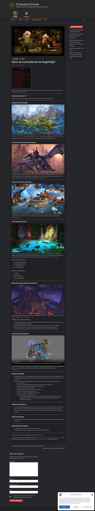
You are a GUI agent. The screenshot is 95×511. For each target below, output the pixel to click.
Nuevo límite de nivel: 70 (17, 71)
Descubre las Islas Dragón (18, 72)
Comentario (12, 461)
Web (11, 490)
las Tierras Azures (37, 136)
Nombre (12, 479)
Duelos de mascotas (17, 85)
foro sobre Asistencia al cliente (55, 437)
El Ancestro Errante (27, 4)
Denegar (76, 507)
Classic (27, 19)
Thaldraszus (56, 136)
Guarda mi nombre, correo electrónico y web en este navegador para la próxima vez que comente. (24, 496)
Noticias (13, 19)
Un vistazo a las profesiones (18, 80)
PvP (46, 19)
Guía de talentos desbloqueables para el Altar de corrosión (76, 30)
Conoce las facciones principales (19, 75)
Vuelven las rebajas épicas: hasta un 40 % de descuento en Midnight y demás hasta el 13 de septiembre (76, 43)
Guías (20, 19)
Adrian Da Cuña (15, 65)
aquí (42, 435)
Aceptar (64, 507)
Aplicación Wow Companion (19, 86)
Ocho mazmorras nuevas (18, 77)
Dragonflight (15, 58)
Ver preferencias (87, 507)
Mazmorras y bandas (17, 82)
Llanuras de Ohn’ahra (19, 136)
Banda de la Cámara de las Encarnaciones (21, 79)
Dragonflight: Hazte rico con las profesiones (53, 448)
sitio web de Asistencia (42, 437)
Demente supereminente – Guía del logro (76, 49)
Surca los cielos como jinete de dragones (21, 74)
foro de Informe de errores (43, 439)
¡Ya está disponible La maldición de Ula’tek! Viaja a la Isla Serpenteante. (76, 36)
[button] (92, 494)
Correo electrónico (14, 484)
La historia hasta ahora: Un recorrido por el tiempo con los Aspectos (27, 446)
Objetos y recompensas (17, 83)
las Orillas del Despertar (42, 134)
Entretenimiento (36, 19)
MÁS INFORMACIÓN (41, 177)
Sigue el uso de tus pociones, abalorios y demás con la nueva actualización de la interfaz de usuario (76, 55)
